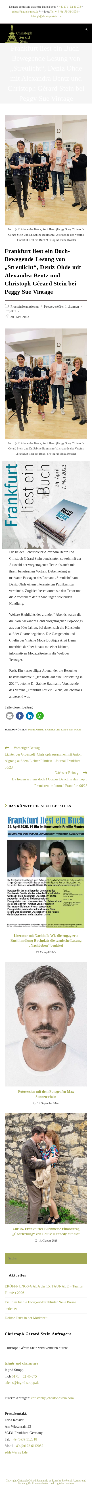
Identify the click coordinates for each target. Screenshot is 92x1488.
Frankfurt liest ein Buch (63, 729)
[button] (10, 716)
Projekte (10, 311)
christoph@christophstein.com (46, 16)
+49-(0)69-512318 (24, 1439)
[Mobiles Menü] (79, 29)
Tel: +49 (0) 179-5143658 (64, 11)
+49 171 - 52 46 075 (70, 6)
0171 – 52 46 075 (24, 1376)
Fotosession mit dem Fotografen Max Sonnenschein (46, 1094)
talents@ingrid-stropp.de (25, 11)
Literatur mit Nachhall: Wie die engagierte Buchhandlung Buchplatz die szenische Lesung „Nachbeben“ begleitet (46, 941)
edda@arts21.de (16, 1452)
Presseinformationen (24, 306)
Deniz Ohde (36, 729)
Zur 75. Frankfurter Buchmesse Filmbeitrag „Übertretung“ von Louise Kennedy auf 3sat (45, 1231)
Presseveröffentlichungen (61, 306)
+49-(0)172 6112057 (28, 1446)
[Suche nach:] (84, 29)
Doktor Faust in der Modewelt (26, 1318)
